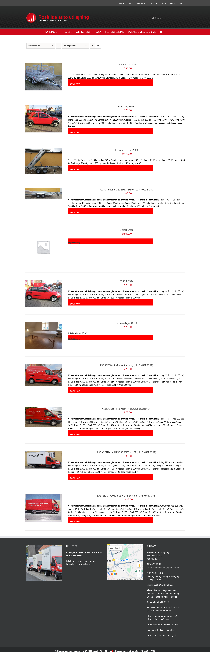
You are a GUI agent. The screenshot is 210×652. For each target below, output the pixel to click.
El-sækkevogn (127, 230)
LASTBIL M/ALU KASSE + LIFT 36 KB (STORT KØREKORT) (126, 495)
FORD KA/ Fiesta (126, 106)
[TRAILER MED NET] (43, 76)
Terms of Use (138, 579)
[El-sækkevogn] (43, 246)
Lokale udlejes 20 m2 (126, 323)
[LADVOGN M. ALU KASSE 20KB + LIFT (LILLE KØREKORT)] (43, 460)
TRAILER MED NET (126, 64)
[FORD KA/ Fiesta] (43, 118)
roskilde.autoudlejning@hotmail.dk (163, 567)
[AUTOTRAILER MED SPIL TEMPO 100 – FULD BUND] (43, 193)
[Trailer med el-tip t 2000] (43, 161)
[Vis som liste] (98, 45)
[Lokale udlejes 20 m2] (43, 335)
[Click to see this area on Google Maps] (112, 576)
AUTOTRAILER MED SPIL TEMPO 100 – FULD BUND (126, 189)
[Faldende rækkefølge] (58, 46)
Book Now (75, 84)
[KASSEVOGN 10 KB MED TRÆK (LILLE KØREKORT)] (43, 417)
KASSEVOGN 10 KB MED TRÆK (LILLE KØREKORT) (127, 408)
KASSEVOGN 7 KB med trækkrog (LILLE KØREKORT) (126, 365)
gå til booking (75, 242)
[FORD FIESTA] (43, 293)
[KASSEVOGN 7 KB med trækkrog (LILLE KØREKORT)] (43, 375)
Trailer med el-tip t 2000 (126, 150)
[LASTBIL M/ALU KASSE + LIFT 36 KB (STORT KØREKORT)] (43, 508)
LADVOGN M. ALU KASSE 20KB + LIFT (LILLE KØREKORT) (126, 452)
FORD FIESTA (126, 281)
